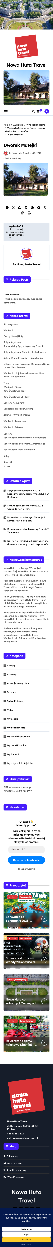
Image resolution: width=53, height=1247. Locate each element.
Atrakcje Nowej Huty (18, 683)
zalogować (19, 298)
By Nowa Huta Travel (19, 153)
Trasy (6, 382)
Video (10, 709)
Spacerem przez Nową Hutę (18, 408)
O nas (7, 465)
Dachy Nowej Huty (13, 336)
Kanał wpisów (14, 1163)
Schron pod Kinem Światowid (19, 449)
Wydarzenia (13, 754)
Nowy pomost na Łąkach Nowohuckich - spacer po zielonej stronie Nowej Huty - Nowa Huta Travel (25, 615)
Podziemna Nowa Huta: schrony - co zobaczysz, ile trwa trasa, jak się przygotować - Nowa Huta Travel (23, 631)
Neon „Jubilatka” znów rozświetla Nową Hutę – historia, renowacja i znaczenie (25, 603)
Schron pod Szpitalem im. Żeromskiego (24, 443)
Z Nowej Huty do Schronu (17, 414)
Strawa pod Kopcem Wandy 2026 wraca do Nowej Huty (25, 507)
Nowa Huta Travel (26, 65)
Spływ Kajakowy (12, 342)
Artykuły (11, 674)
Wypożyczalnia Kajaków (20, 763)
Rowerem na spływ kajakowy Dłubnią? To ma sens (28, 531)
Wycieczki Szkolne (13, 427)
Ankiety (11, 665)
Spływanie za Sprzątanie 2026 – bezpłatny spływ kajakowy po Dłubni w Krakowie (28, 494)
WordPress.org (15, 1176)
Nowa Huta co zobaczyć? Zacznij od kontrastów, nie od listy (26, 519)
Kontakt (8, 462)
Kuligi (6, 456)
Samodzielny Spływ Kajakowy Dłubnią (24, 346)
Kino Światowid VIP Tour (17, 396)
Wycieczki (9, 330)
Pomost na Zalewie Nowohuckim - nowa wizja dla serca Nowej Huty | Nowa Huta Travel (25, 584)
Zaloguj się (12, 1156)
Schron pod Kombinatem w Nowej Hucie (25, 437)
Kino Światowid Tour (14, 390)
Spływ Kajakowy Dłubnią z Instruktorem (25, 352)
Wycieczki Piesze (13, 386)
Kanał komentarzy (16, 1170)
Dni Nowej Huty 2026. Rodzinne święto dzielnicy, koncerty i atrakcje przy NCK (28, 542)
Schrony (8, 433)
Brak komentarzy (13, 158)
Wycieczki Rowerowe (15, 421)
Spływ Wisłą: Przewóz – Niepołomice (23, 357)
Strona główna (11, 324)
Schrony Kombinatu (14, 402)
